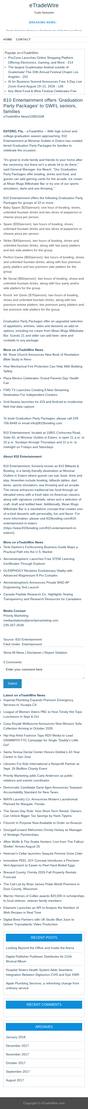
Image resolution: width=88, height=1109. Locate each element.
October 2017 (15, 1063)
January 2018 (15, 1037)
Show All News (13, 652)
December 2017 (17, 1045)
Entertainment (32, 644)
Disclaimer (34, 652)
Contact (23, 39)
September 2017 (18, 1071)
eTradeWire (44, 5)
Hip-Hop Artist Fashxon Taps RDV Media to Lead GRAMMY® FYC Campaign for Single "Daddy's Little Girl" (40, 740)
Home (7, 39)
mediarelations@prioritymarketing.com (30, 620)
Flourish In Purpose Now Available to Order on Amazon (42, 823)
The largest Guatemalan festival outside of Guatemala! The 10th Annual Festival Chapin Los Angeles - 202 (43, 72)
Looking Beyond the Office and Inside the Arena (40, 948)
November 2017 (17, 1054)
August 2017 (15, 1080)
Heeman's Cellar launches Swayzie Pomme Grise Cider (43, 853)
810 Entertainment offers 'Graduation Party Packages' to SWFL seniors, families (43, 105)
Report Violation (55, 652)
